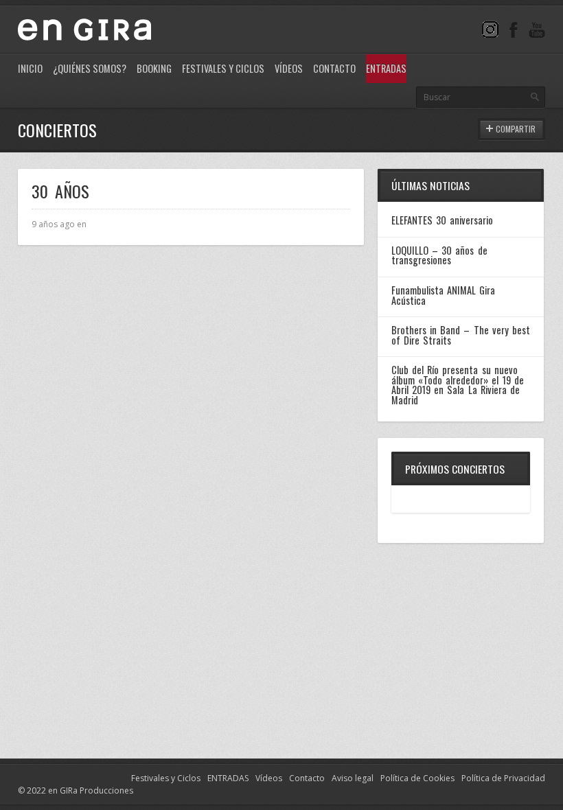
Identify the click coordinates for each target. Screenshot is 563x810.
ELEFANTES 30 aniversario (442, 220)
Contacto (334, 68)
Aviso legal (353, 778)
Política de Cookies (417, 778)
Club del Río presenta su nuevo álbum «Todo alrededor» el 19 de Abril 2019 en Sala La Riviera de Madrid (457, 384)
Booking (154, 68)
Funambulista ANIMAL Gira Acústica (443, 295)
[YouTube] (537, 29)
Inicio (30, 68)
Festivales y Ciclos (223, 68)
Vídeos (289, 68)
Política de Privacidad (503, 778)
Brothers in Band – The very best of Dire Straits (460, 335)
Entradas (386, 68)
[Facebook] (513, 29)
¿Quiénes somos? (89, 68)
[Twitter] (490, 29)
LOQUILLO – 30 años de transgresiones (439, 255)
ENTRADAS (228, 778)
